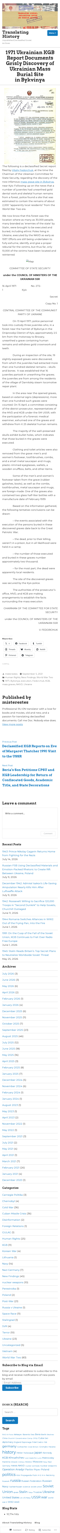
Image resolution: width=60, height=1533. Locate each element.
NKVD (19, 684)
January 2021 (10, 1173)
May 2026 (8, 986)
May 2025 (8, 1054)
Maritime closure (9, 1462)
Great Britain (33, 1447)
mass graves (8, 684)
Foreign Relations (13, 1226)
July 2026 (8, 973)
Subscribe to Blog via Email (22, 1365)
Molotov (28, 1462)
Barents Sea (28, 1434)
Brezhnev (50, 1435)
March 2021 (9, 1161)
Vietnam (7, 1351)
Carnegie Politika (12, 1194)
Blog (37, 1522)
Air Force (9, 1435)
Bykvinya (15, 681)
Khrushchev (16, 1457)
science (26, 1487)
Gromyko (43, 1447)
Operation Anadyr (13, 1469)
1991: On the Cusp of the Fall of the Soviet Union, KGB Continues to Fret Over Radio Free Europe (27, 937)
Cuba (41, 1438)
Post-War (8, 1301)
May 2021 (7, 1148)
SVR (4, 1326)
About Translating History (17, 1522)
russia (15, 1480)
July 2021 (7, 1142)
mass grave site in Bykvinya (37, 181)
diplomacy (7, 1442)
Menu (53, 33)
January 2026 (10, 1004)
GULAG (6, 1232)
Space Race (9, 1313)
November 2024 (12, 1086)
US (21, 1498)
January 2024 (10, 1098)
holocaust (29, 1453)
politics (9, 1474)
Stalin (23, 1492)
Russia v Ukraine (12, 1307)
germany (9, 1446)
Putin (35, 1475)
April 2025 (8, 1061)
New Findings (28, 677)
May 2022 (8, 1130)
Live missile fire (31, 1458)
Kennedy (47, 1453)
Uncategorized (11, 1345)
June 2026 (8, 979)
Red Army (50, 1475)
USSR (35, 1497)
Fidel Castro (37, 1442)
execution (26, 681)
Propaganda (26, 1475)
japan (38, 1452)
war (44, 1497)
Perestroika (9, 1288)
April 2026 (8, 992)
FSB (45, 1442)
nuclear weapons (12, 1282)
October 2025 (10, 1023)
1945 (4, 1435)
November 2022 (12, 1123)
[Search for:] (30, 1412)
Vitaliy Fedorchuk (22, 170)
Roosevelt (5, 1481)
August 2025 (10, 1036)
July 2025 (8, 1042)
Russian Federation (31, 1481)
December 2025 (12, 1011)
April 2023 (8, 1117)
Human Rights (12, 677)
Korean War (9, 1251)
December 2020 (12, 1180)
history (9, 1452)
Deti (46, 1438)
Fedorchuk (38, 681)
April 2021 (8, 1155)
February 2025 (11, 1067)
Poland (6, 1294)
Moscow (38, 1461)
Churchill (11, 1438)
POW (18, 1475)
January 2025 (10, 1073)
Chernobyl (8, 1201)
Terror (6, 1332)
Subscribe (12, 1387)
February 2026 (11, 998)
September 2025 (12, 1029)
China (4, 1438)
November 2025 (12, 1017)
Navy (5, 1263)
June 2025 (8, 1048)
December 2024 (12, 1079)
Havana (52, 1447)
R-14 (43, 1475)
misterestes (11, 674)
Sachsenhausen (15, 1487)
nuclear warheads (32, 1466)
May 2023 (8, 1111)
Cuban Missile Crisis (14, 1213)
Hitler (20, 1452)
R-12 (39, 1475)
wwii (16, 1501)
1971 (7, 681)
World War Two (45, 677)
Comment (48, 833)
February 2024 (11, 1092)
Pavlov (29, 1469)
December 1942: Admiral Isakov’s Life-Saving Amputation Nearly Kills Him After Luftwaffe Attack (29, 887)
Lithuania (8, 1257)
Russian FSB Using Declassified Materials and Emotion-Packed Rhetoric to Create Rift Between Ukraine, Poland (30, 869)
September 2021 (12, 1136)
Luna (39, 1458)
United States (10, 1497)
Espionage (27, 1442)
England (17, 1442)
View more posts (12, 724)
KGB (47, 681)
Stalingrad (8, 1319)
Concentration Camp (23, 1438)
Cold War (7, 1207)
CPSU (35, 1438)
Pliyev (37, 1469)
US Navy (27, 1498)
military (21, 1462)
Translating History (15, 34)
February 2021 (10, 1167)
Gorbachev (22, 1447)
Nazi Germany (11, 1269)
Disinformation (11, 1219)
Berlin (43, 1434)
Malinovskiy (48, 1458)
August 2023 (10, 1105)
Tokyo (30, 1492)
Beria (37, 1434)
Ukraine (28, 684)
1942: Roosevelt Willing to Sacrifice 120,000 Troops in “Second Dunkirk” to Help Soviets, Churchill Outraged (29, 905)
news (14, 1465)
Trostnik (37, 1492)
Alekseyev (18, 1434)
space (16, 1492)
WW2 (11, 1502)
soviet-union (36, 1487)
